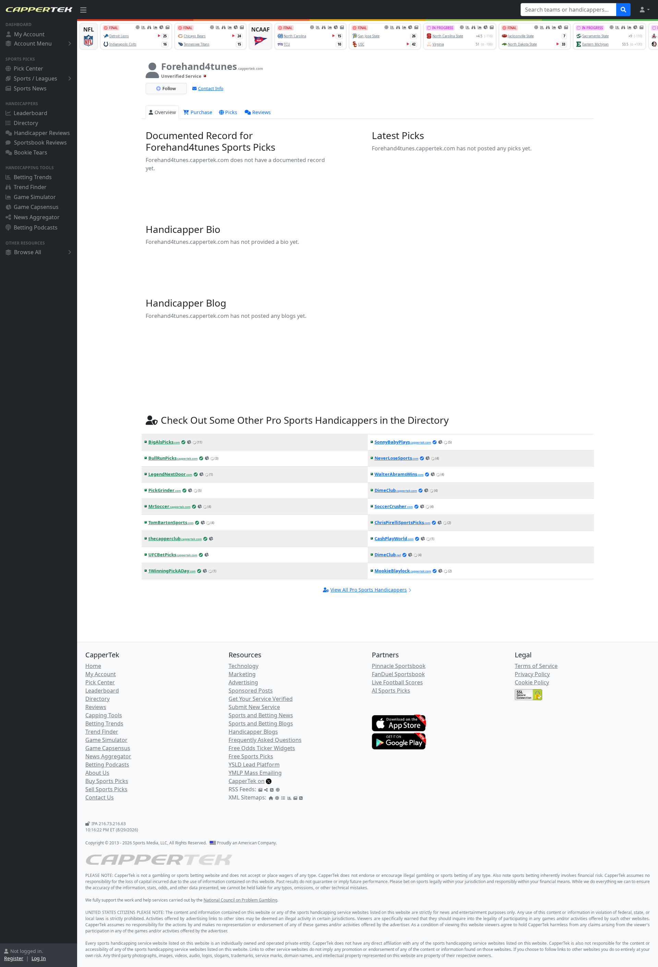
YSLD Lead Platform (254, 764)
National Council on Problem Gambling (240, 900)
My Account (29, 34)
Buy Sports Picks (106, 781)
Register (13, 958)
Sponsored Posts (251, 690)
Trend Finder (30, 187)
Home (93, 666)
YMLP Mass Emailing (255, 773)
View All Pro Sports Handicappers (368, 589)
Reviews (261, 112)
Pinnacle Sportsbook (399, 666)
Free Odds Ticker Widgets (262, 748)
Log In (39, 958)
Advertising (243, 682)
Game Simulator (35, 197)
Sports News (30, 88)
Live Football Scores (397, 682)
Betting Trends (33, 177)
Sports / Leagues (35, 78)
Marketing (242, 674)
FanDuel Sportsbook (398, 674)
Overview (165, 112)
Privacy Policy (532, 674)
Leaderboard (30, 113)
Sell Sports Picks (106, 789)
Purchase (200, 112)
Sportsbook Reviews (40, 142)
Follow (169, 88)
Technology (243, 666)
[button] (644, 9)
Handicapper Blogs (253, 731)
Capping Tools (103, 715)
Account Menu (33, 43)
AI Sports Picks (391, 690)
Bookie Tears (30, 152)
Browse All (27, 252)
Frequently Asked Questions (265, 740)
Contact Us (99, 797)
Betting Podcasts (36, 227)
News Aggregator (37, 217)
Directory (26, 123)
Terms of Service (536, 666)
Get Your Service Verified (261, 699)
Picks (231, 112)
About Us (97, 773)
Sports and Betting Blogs (261, 723)
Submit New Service (254, 707)
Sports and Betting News (261, 715)
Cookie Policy (532, 682)
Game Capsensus (36, 207)
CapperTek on (247, 781)
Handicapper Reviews (42, 133)
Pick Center (28, 68)
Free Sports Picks (251, 756)
